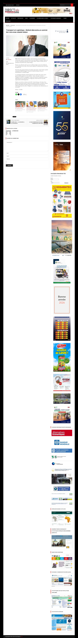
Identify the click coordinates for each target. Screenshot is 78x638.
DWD (21, 636)
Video (26, 18)
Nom (51, 181)
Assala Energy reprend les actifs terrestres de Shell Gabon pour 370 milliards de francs (31, 108)
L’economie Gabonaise (56, 18)
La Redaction (9, 59)
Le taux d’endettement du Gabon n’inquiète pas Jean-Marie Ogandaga (38, 123)
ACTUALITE (12, 25)
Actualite (13, 18)
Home (8, 25)
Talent (65, 18)
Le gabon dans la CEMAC (42, 18)
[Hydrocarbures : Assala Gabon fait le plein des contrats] (43, 104)
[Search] (72, 5)
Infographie (20, 18)
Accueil (7, 18)
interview (8, 21)
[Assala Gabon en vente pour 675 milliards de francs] (20, 104)
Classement (32, 18)
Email (52, 178)
